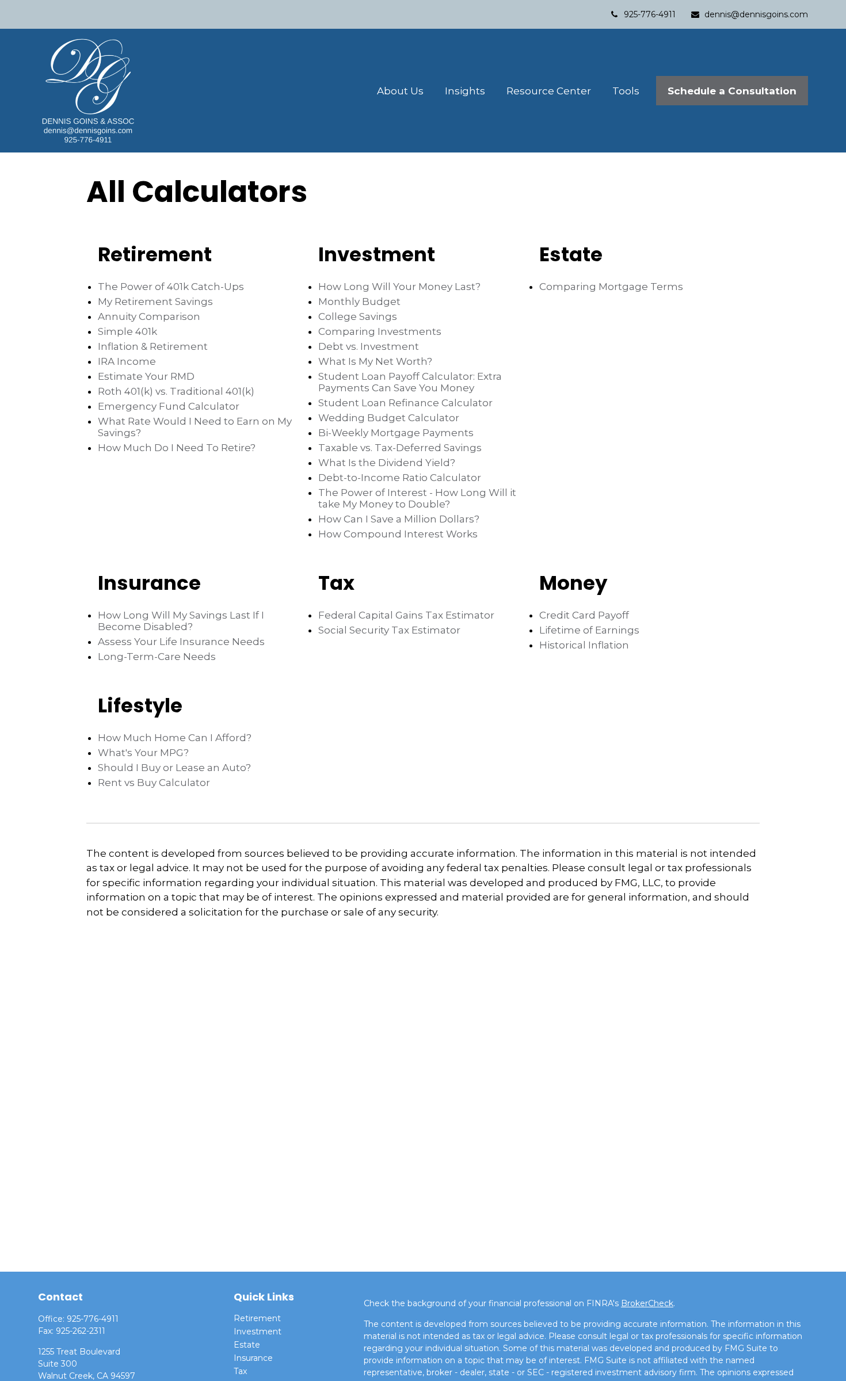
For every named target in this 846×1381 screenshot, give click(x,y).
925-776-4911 (650, 14)
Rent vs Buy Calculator (154, 782)
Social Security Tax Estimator (389, 630)
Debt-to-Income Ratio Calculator (399, 477)
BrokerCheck (647, 1303)
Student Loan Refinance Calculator (405, 403)
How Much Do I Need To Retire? (177, 447)
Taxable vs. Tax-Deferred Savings (400, 447)
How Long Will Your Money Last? (399, 286)
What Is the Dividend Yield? (386, 462)
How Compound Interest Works (398, 534)
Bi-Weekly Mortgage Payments (396, 432)
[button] (400, 90)
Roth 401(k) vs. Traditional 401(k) (176, 391)
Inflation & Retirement (153, 346)
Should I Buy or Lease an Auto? (174, 767)
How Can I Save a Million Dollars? (398, 519)
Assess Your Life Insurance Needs (181, 641)
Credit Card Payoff (584, 615)
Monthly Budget (359, 301)
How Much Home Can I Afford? (174, 737)
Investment (257, 1331)
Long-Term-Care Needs (157, 656)
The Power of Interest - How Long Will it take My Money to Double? (417, 498)
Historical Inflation (584, 645)
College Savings (357, 316)
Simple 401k (127, 331)
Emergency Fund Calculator (168, 406)
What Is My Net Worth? (375, 361)
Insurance (253, 1358)
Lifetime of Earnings (589, 630)
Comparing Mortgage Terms (611, 286)
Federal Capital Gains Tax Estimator (406, 615)
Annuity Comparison (149, 316)
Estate (247, 1345)
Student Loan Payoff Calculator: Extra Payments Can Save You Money (410, 382)
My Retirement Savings (155, 301)
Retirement (257, 1318)
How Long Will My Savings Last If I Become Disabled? (181, 620)
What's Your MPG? (143, 752)
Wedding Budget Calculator (388, 418)
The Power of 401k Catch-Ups (171, 286)
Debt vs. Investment (368, 346)
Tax (240, 1371)
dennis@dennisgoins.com (756, 14)
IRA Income (127, 361)
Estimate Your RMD (146, 376)
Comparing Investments (379, 331)
